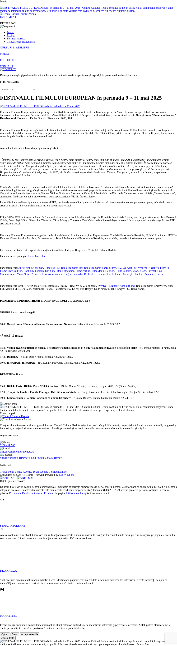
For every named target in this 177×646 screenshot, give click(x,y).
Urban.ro (100, 274)
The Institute (113, 274)
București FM (52, 267)
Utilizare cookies (75, 493)
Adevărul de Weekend (135, 267)
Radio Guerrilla (36, 256)
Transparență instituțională (21, 41)
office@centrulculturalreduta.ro (17, 451)
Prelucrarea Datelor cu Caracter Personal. (31, 493)
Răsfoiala (89, 274)
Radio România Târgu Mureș (100, 267)
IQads (142, 270)
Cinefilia (138, 274)
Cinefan (39, 270)
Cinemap (38, 267)
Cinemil (160, 274)
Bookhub (29, 270)
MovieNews (23, 274)
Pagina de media (74, 274)
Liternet (151, 270)
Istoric (10, 32)
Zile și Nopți (25, 267)
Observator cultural (52, 274)
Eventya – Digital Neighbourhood (116, 285)
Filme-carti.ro (83, 270)
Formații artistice (16, 38)
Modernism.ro (7, 274)
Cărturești (127, 274)
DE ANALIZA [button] (8, 570)
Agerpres (154, 267)
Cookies (27, 471)
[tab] (88, 514)
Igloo (135, 270)
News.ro (36, 274)
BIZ (119, 267)
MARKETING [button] (8, 615)
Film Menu (98, 270)
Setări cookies (40, 471)
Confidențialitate (58, 471)
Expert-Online (66, 474)
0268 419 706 (7, 445)
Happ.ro (109, 270)
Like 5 (160, 270)
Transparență (7, 471)
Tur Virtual (30, 13)
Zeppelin (149, 274)
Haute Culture (123, 270)
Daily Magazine (65, 270)
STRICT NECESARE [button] (12, 525)
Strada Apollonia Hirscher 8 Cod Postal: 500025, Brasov (31, 457)
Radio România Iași (72, 267)
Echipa (11, 35)
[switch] (2, 529)
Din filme (50, 270)
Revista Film (15, 270)
